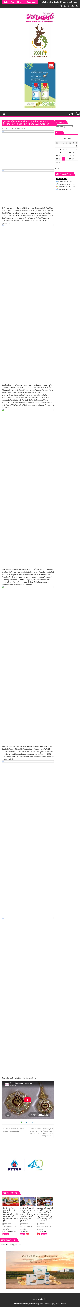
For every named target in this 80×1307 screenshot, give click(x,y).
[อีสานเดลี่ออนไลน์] (4, 113)
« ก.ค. (57, 168)
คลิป (26, 1122)
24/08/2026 (7, 1224)
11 (63, 152)
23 (57, 159)
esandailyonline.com (20, 128)
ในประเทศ (31, 1122)
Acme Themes (60, 1304)
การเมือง (22, 1234)
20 (70, 156)
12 (66, 152)
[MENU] (77, 113)
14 (73, 152)
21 (73, 156)
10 (60, 152)
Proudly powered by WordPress (26, 1304)
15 (76, 152)
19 (66, 156)
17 (60, 156)
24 (60, 159)
